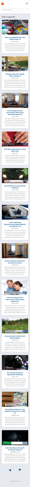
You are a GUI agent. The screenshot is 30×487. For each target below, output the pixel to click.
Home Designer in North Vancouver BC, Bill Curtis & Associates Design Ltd (15, 112)
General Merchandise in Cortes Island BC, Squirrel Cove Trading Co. (15, 411)
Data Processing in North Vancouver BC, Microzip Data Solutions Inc (15, 299)
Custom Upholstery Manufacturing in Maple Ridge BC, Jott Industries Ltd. (15, 224)
